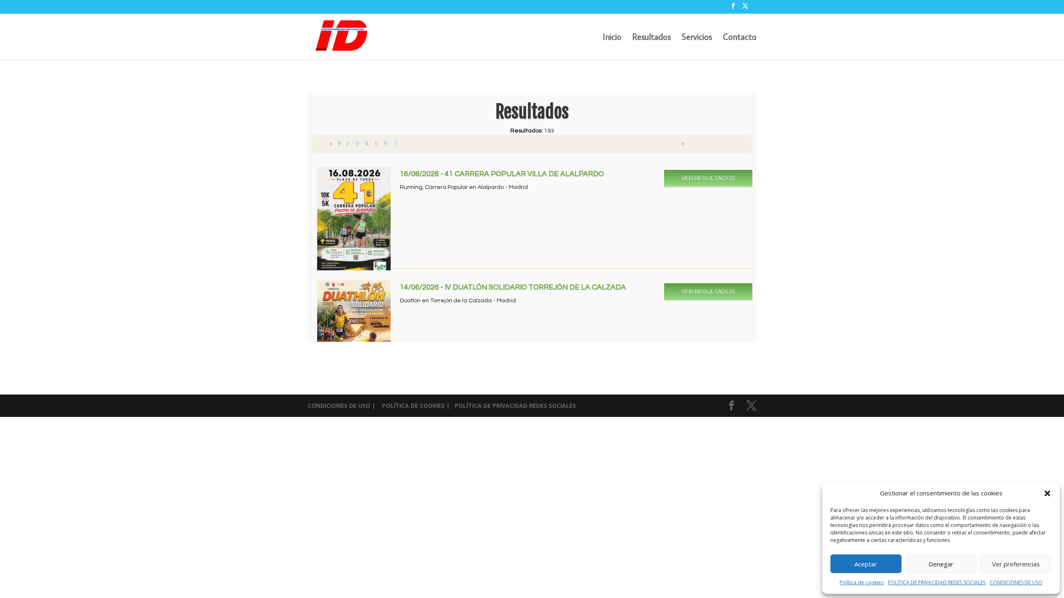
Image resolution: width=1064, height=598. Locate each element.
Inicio (612, 38)
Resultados (651, 38)
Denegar (941, 564)
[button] (1047, 493)
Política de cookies (862, 582)
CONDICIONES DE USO (1016, 582)
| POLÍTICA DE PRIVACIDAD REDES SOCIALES (511, 405)
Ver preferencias (1016, 564)
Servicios (697, 38)
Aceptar (866, 564)
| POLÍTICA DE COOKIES (409, 405)
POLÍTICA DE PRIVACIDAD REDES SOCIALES (936, 582)
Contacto (739, 38)
